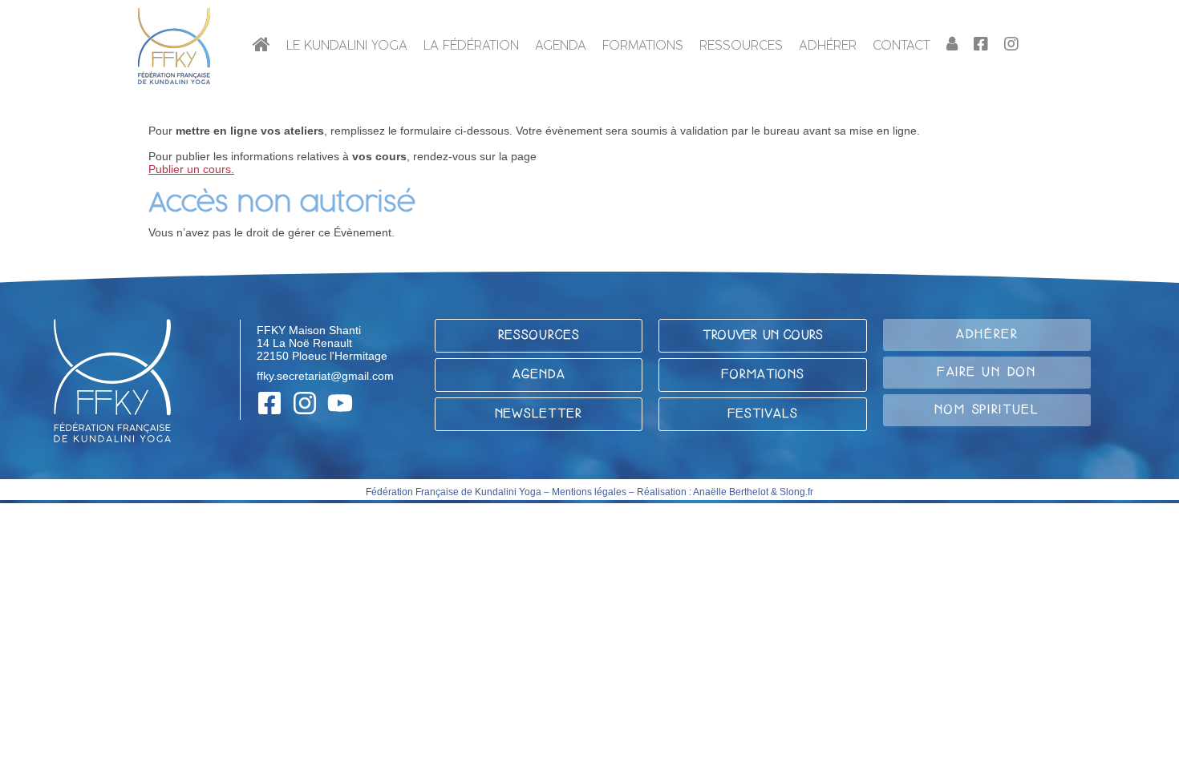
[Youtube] (340, 403)
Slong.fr (796, 492)
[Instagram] (305, 403)
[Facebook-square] (269, 403)
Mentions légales (589, 492)
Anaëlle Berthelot (730, 492)
